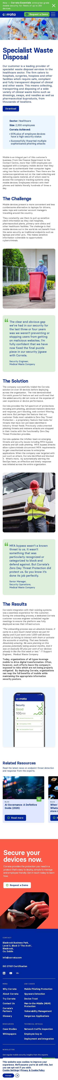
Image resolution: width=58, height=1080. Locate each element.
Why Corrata (9, 989)
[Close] (53, 5)
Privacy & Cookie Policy (33, 1070)
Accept (8, 1075)
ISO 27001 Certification (15, 966)
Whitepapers (9, 1034)
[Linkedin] (4, 973)
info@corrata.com (12, 957)
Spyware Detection (34, 993)
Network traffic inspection (38, 1029)
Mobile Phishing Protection (38, 989)
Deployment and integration (39, 1038)
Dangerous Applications (36, 1016)
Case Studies (10, 1029)
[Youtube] (10, 973)
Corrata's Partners (8, 1009)
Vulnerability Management (38, 1011)
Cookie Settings (11, 1070)
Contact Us (9, 1003)
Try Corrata (9, 998)
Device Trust (31, 998)
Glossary (7, 1016)
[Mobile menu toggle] (53, 14)
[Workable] (17, 973)
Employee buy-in (33, 1034)
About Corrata (10, 993)
